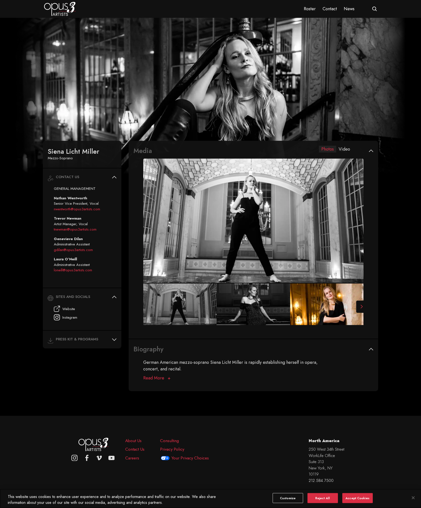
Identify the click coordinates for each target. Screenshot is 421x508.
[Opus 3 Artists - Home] (60, 8)
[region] (210, 498)
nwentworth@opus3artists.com (77, 209)
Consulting (169, 441)
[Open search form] (374, 9)
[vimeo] (99, 458)
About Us (133, 441)
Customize (288, 498)
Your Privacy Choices (190, 458)
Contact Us (134, 449)
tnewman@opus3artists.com (75, 229)
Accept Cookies (357, 498)
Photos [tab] (327, 149)
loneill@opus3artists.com (73, 270)
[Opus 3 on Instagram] (74, 458)
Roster (310, 9)
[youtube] (111, 458)
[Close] (413, 497)
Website (68, 309)
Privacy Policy (172, 449)
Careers (132, 458)
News (349, 9)
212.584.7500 (321, 480)
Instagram (69, 317)
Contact (330, 9)
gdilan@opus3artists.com (73, 250)
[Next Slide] (360, 307)
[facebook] (87, 458)
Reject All (322, 498)
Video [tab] (344, 149)
